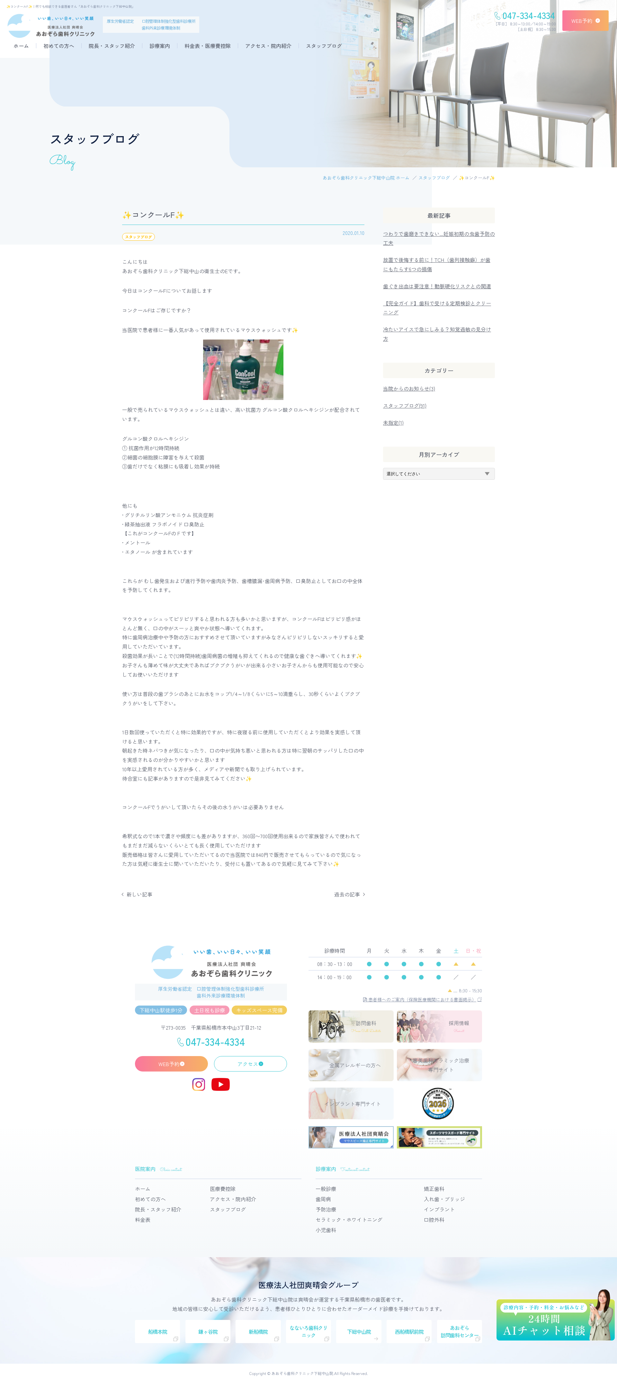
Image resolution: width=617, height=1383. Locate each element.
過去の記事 (347, 894)
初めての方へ (58, 46)
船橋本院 (157, 1331)
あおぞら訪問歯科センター (459, 1331)
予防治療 (326, 1209)
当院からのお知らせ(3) (409, 388)
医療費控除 (223, 1189)
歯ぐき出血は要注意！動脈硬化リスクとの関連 (437, 286)
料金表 (142, 1219)
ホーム (21, 46)
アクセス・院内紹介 (268, 46)
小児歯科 (326, 1230)
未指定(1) (393, 422)
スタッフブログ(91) (404, 405)
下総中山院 (359, 1331)
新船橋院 (258, 1331)
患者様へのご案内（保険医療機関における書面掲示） (421, 999)
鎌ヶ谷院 (207, 1331)
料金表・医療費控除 (207, 46)
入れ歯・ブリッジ (444, 1199)
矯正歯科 (434, 1189)
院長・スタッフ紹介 (112, 46)
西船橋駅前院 (409, 1331)
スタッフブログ (324, 46)
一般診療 (326, 1189)
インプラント (439, 1209)
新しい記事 (139, 894)
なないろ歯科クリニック (308, 1331)
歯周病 (323, 1199)
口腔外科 (434, 1219)
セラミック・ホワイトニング (349, 1219)
